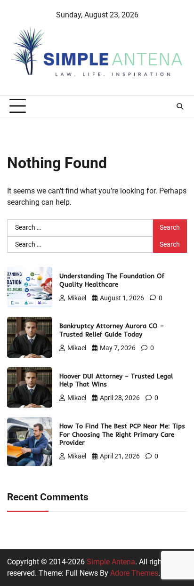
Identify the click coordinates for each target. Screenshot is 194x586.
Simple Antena (111, 561)
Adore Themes (134, 573)
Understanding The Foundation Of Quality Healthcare (111, 280)
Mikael (76, 298)
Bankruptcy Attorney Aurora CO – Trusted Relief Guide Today (111, 329)
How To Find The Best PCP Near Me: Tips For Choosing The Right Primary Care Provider (122, 434)
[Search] (180, 106)
